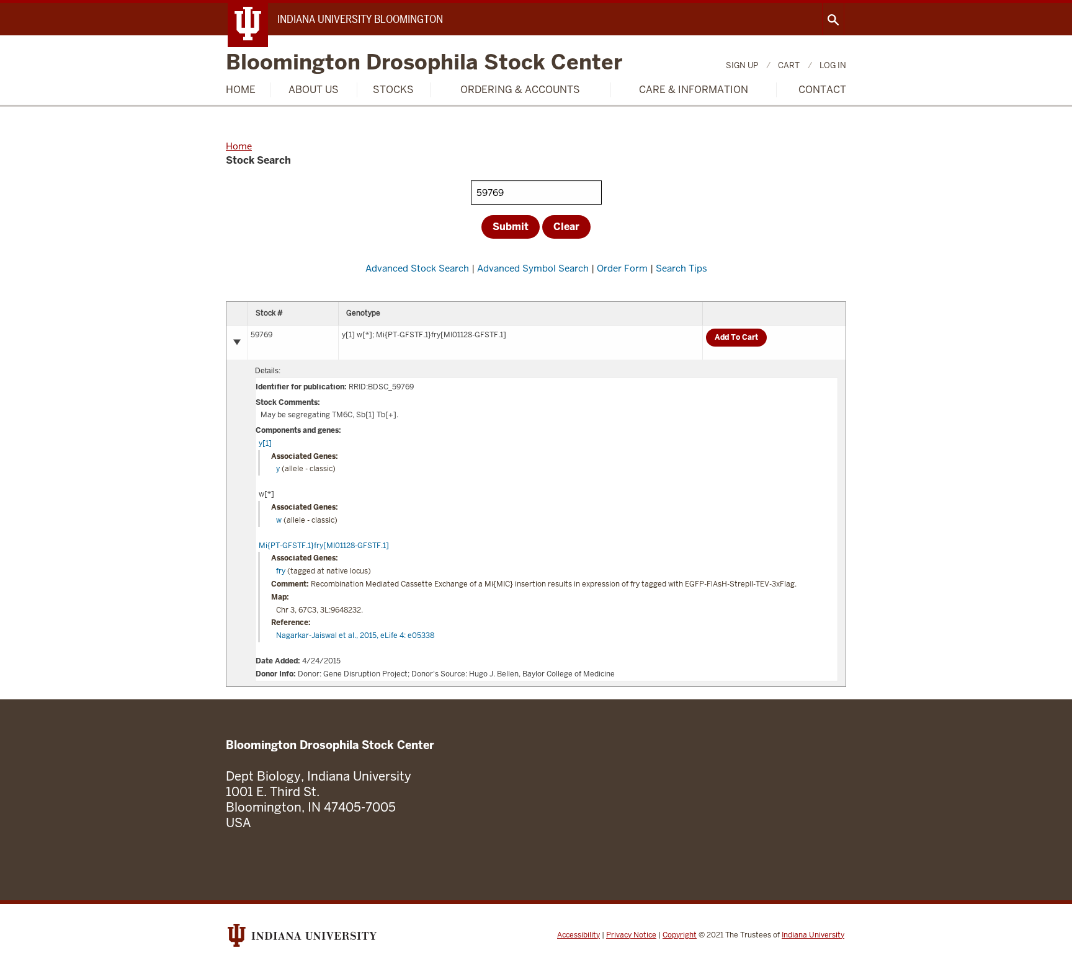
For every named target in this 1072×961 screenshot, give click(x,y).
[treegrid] (536, 494)
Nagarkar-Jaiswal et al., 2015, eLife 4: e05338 (355, 635)
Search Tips (681, 268)
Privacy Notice (631, 935)
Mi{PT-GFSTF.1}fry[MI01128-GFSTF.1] (324, 546)
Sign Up (742, 65)
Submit (511, 226)
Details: (267, 370)
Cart (789, 65)
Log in (833, 65)
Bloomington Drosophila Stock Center (424, 63)
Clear (566, 226)
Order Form (622, 268)
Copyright (680, 935)
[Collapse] (237, 342)
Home (241, 89)
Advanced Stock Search (417, 268)
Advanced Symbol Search (533, 268)
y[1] (265, 443)
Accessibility (578, 935)
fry (280, 571)
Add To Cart (736, 337)
